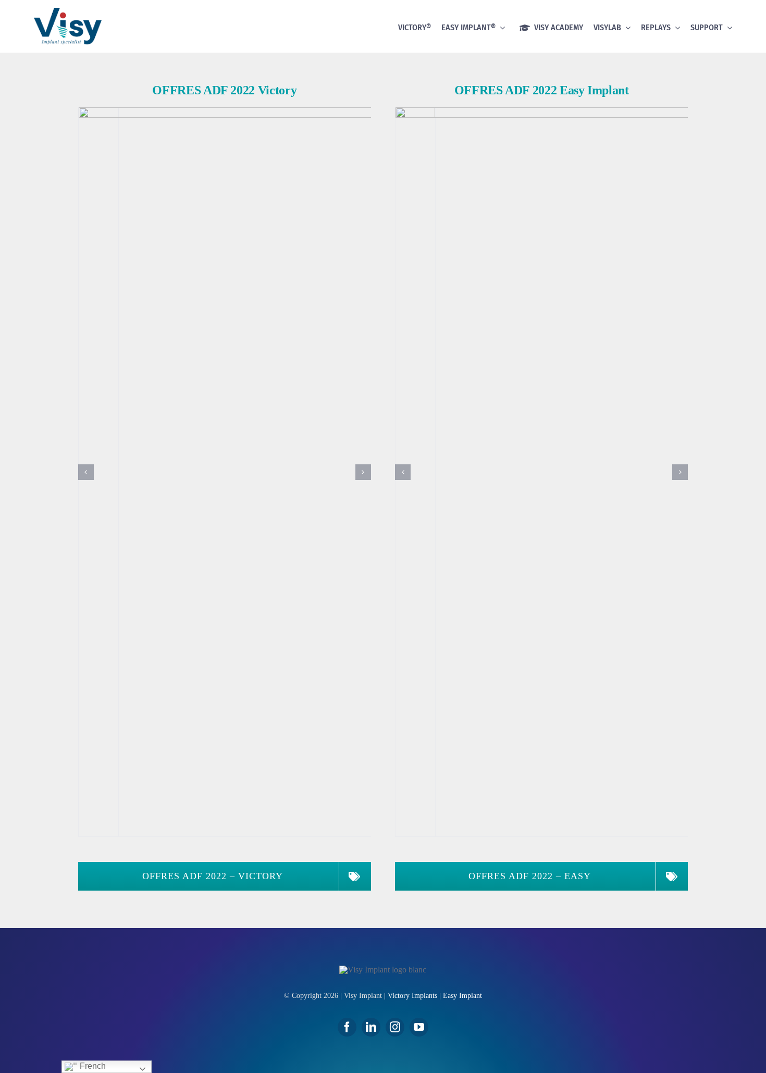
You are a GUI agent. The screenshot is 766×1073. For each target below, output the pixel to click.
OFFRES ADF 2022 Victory (224, 90)
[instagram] (395, 1027)
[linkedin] (371, 1027)
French (92, 1066)
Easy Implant (462, 996)
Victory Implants (412, 996)
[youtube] (419, 1027)
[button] (86, 472)
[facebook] (347, 1027)
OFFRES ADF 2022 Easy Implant (541, 90)
